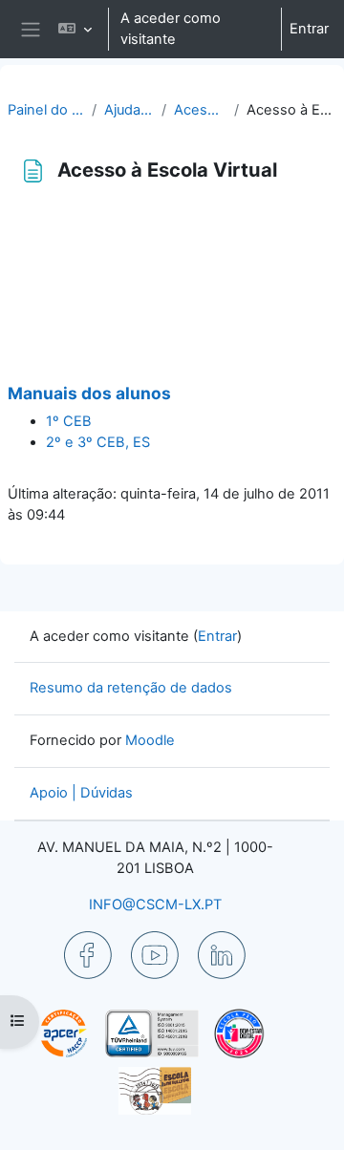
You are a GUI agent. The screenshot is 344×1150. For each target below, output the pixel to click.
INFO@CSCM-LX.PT (155, 904)
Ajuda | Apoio (129, 109)
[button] (75, 29)
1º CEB (69, 421)
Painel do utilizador (46, 109)
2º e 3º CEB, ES (98, 442)
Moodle (150, 740)
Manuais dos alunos (89, 393)
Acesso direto (200, 109)
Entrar (309, 28)
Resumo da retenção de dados (131, 687)
